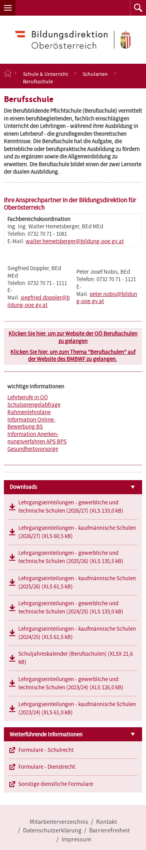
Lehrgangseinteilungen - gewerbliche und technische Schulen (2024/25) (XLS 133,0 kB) (70, 607)
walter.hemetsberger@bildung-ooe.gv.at (75, 241)
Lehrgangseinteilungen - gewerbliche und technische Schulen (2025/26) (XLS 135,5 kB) (70, 557)
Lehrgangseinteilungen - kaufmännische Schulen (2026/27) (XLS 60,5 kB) (77, 532)
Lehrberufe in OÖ (27, 397)
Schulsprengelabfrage (33, 405)
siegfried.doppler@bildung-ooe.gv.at (38, 301)
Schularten (95, 73)
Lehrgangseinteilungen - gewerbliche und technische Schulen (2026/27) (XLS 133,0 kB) (70, 507)
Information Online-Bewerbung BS (31, 423)
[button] (8, 8)
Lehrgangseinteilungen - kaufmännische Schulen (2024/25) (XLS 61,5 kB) (77, 633)
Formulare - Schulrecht (46, 750)
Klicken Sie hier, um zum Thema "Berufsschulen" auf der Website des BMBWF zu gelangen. (73, 355)
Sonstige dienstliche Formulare (55, 784)
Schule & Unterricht (45, 73)
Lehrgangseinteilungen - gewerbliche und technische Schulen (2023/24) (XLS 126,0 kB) (70, 683)
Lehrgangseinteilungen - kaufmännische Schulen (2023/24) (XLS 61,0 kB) (77, 708)
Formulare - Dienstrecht (46, 767)
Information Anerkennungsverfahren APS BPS (37, 437)
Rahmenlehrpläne (29, 412)
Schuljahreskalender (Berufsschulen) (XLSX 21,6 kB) (75, 658)
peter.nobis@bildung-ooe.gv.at (106, 297)
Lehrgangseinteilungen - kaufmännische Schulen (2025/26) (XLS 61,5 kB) (77, 582)
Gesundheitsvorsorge (32, 449)
